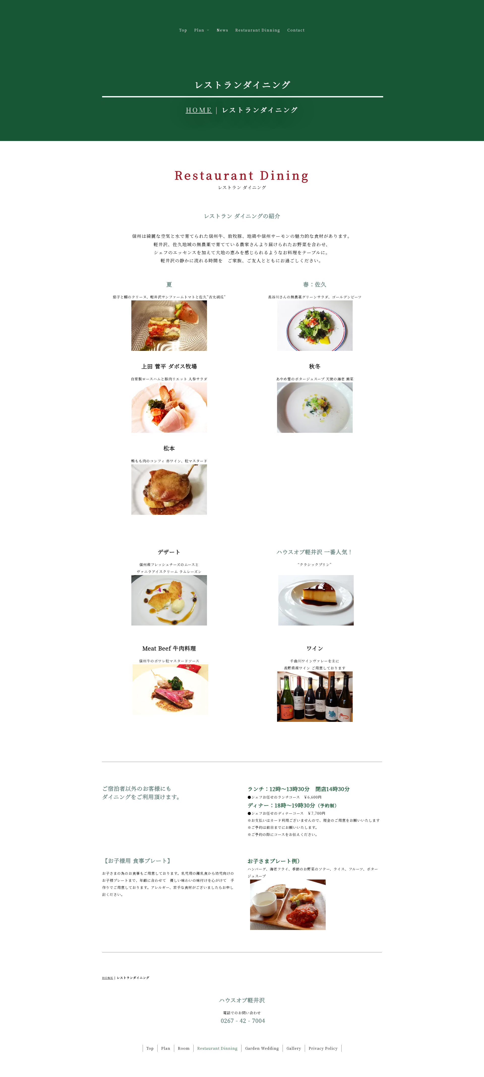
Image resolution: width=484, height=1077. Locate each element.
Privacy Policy (323, 1048)
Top (183, 30)
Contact (296, 30)
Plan (165, 1048)
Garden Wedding (262, 1048)
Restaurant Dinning (257, 30)
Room (184, 1048)
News (222, 30)
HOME (199, 109)
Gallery (294, 1048)
